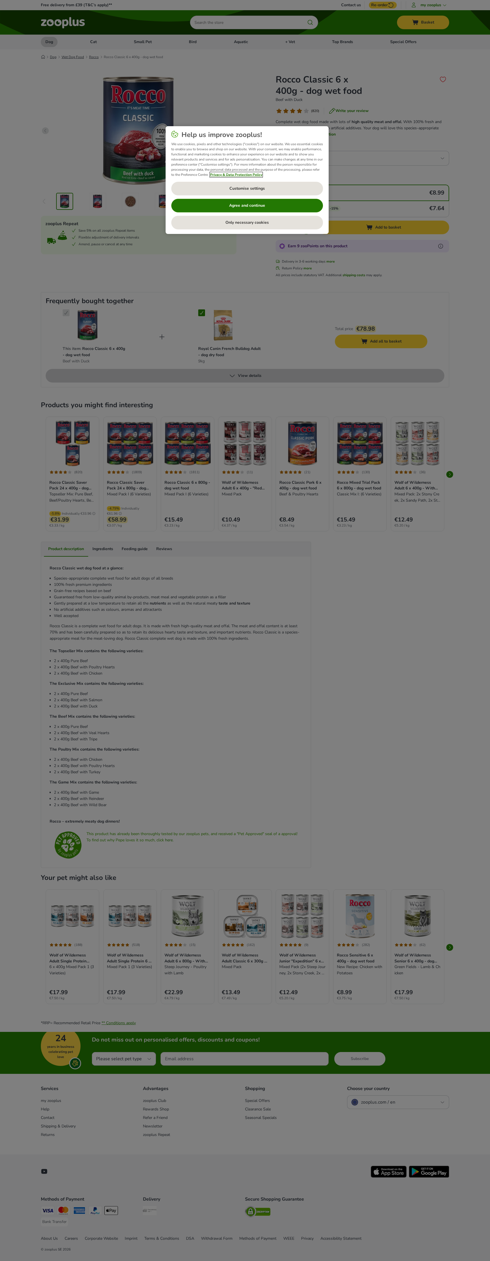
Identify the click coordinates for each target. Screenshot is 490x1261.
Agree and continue (247, 205)
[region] (247, 180)
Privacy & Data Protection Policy (236, 174)
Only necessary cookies (247, 222)
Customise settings (247, 188)
